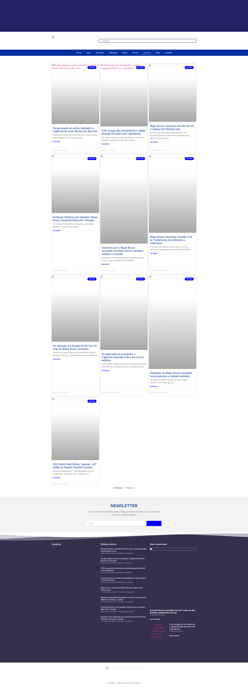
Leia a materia (155, 619)
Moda (124, 53)
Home (78, 53)
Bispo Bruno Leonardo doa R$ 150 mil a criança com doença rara (172, 127)
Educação (113, 53)
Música (135, 53)
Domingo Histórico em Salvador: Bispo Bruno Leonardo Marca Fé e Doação (75, 219)
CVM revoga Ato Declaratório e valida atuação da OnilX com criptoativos (123, 132)
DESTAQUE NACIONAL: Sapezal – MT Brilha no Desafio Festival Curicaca (75, 466)
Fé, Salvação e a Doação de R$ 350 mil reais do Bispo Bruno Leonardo (75, 347)
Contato (168, 53)
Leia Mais (56, 141)
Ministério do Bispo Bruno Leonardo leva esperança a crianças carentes (171, 375)
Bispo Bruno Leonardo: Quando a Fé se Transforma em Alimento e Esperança (171, 240)
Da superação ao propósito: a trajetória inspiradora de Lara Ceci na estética (123, 357)
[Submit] (153, 523)
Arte (89, 53)
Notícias (147, 53)
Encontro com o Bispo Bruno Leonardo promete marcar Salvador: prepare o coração (123, 250)
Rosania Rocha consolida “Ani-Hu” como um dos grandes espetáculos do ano (172, 611)
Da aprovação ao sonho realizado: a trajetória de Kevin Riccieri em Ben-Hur (75, 130)
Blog (158, 53)
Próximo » (130, 487)
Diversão (100, 53)
